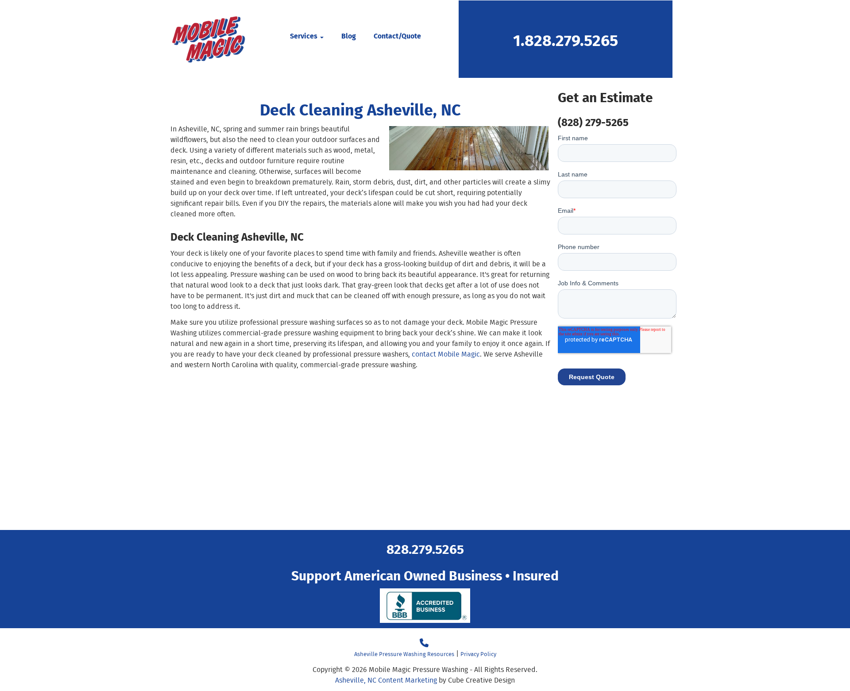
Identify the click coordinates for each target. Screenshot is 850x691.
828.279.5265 (425, 548)
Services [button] (304, 35)
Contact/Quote (397, 35)
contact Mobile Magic (446, 354)
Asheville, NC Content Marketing (386, 680)
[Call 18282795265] (424, 643)
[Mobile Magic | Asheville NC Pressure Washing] (208, 38)
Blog (348, 35)
